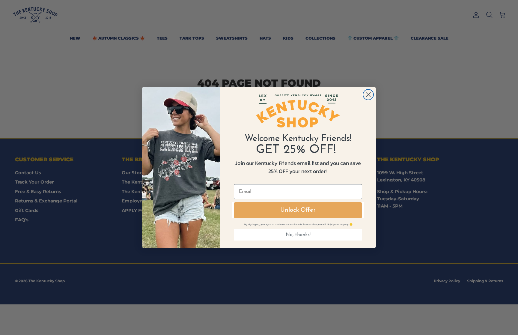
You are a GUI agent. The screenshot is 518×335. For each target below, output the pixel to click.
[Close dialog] (368, 94)
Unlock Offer (298, 210)
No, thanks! (298, 234)
